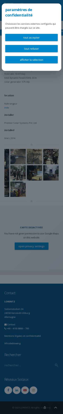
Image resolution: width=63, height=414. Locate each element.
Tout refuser (31, 48)
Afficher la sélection (31, 59)
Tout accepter (31, 37)
